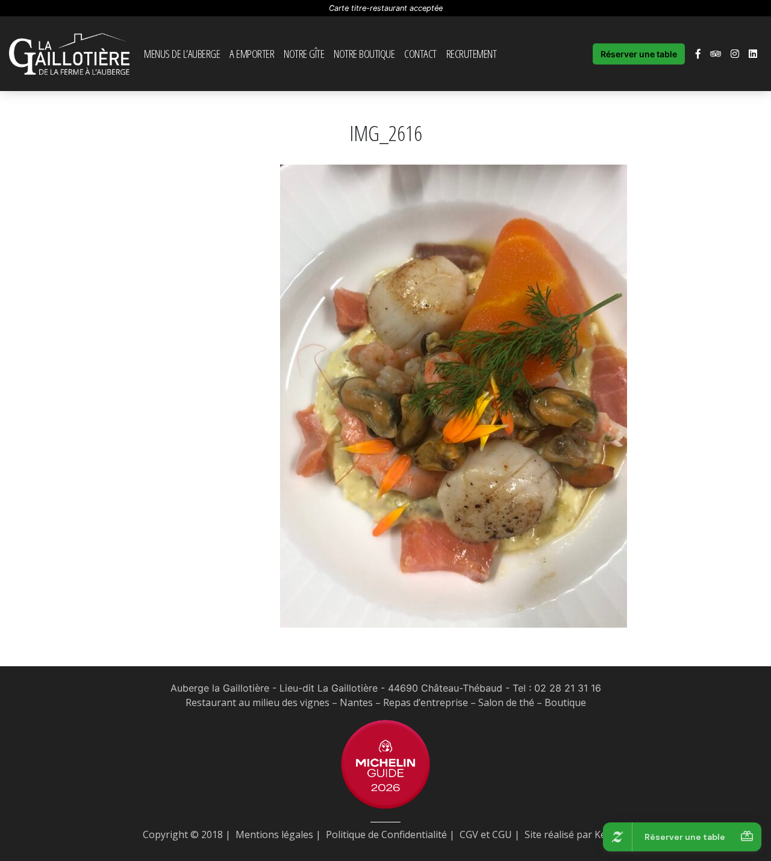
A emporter (251, 53)
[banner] (69, 54)
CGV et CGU (486, 834)
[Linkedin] (753, 54)
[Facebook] (698, 54)
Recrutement (471, 53)
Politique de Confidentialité (386, 834)
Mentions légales (274, 834)
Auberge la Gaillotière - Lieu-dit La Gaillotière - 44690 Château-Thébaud (336, 688)
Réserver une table (639, 54)
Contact (420, 53)
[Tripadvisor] (715, 54)
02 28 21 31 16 (567, 688)
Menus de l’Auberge (182, 53)
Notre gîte (304, 53)
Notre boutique (364, 53)
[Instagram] (735, 54)
